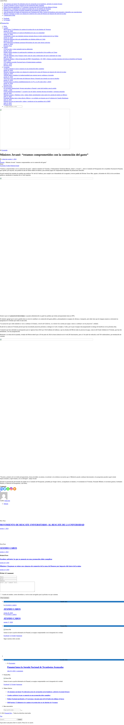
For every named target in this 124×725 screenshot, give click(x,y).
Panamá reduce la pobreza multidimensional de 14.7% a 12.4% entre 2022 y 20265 (27, 82)
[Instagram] (11, 488)
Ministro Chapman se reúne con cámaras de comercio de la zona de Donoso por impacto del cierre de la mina (35, 13)
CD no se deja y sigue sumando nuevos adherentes (18, 49)
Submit (20, 719)
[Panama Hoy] (4, 23)
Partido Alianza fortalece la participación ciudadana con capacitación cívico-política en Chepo (30, 52)
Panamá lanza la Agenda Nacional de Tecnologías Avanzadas (35, 667)
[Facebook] (1, 488)
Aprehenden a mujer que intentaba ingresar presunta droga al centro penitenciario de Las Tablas (31, 36)
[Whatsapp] (8, 488)
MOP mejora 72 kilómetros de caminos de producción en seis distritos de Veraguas (27, 9)
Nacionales (12, 663)
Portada (2, 162)
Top (1, 716)
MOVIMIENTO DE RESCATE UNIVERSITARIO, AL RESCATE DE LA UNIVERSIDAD (42, 525)
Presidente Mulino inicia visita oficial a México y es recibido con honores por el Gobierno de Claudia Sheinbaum (36, 98)
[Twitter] (4, 488)
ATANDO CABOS (8, 548)
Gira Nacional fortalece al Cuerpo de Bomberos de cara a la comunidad (24, 33)
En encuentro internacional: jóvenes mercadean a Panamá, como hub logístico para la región (30, 88)
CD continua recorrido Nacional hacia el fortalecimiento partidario (22, 62)
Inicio (5, 26)
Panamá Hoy (8, 713)
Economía (6, 67)
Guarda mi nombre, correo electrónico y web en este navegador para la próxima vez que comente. (30, 594)
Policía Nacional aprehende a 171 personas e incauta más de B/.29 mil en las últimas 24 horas (30, 7)
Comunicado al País (9, 15)
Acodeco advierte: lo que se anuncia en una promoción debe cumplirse (24, 5)
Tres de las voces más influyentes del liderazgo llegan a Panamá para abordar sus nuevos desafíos (31, 78)
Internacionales (8, 86)
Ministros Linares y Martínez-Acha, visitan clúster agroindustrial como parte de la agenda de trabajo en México (35, 95)
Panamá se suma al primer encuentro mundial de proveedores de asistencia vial (26, 10)
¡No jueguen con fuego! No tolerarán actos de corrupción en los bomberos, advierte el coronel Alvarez (33, 4)
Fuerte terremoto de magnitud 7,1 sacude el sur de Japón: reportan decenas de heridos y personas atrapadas (34, 91)
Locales (6, 28)
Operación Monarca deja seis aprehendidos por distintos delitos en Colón (24, 39)
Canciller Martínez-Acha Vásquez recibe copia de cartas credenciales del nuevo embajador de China (32, 55)
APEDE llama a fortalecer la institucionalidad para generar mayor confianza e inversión (29, 75)
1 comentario (19, 671)
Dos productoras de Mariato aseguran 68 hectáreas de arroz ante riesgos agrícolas (27, 42)
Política (6, 47)
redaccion (5, 159)
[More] (15, 488)
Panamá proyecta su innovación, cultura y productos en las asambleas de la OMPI (27, 101)
